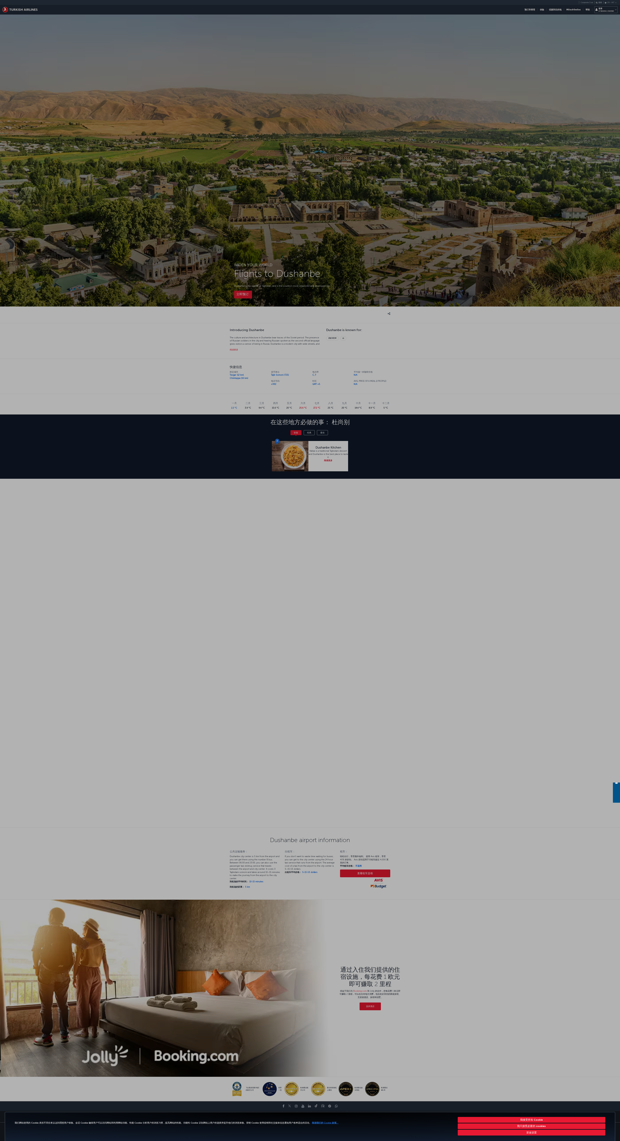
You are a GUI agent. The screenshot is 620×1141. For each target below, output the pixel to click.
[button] (531, 1133)
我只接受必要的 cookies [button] (531, 1126)
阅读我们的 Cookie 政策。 (325, 1122)
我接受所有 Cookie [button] (531, 1119)
